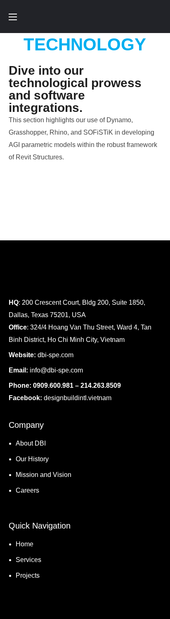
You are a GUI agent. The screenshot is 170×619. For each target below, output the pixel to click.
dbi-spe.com (55, 354)
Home (24, 544)
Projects (28, 575)
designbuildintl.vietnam (78, 397)
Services (28, 559)
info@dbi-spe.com (56, 370)
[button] (158, 16)
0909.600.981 (53, 385)
